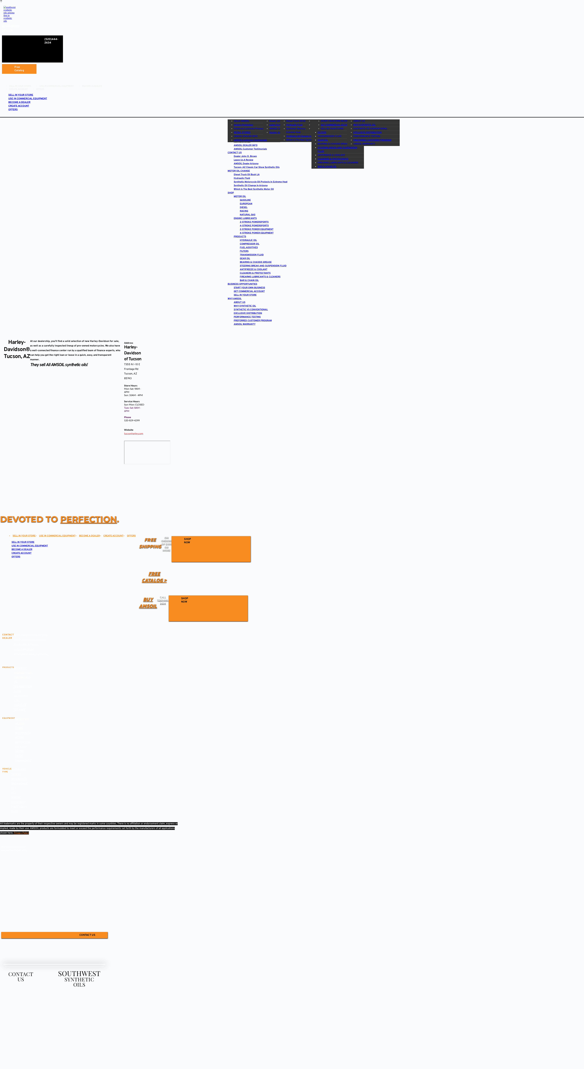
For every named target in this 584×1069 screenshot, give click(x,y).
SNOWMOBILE (23, 760)
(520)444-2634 (24, 649)
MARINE (19, 751)
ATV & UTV (21, 746)
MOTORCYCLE (19, 779)
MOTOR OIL (20, 668)
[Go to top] (1, 1)
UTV (14, 792)
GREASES (19, 709)
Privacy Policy (21, 832)
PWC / (15, 806)
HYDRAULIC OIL (23, 672)
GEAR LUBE (20, 696)
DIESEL (19, 756)
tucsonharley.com (133, 433)
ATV (14, 788)
